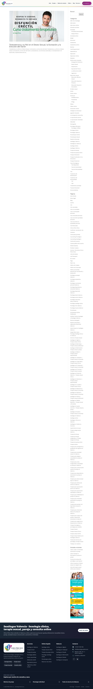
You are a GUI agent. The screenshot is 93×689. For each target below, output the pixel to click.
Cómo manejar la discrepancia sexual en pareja (76, 555)
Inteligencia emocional (75, 110)
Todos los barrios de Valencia (70, 682)
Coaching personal (74, 49)
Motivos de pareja (9, 682)
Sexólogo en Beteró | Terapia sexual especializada (75, 353)
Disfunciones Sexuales (75, 60)
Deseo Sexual (74, 64)
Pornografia (73, 124)
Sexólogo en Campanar (62, 660)
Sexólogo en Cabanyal (61, 649)
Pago (71, 261)
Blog (71, 200)
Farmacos (72, 95)
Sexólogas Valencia (74, 141)
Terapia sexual (30, 649)
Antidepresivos (75, 97)
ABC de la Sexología (75, 20)
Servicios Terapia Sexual (76, 337)
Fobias (71, 104)
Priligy (72, 102)
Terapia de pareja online (76, 152)
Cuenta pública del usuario (77, 243)
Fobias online (73, 106)
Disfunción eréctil (31, 660)
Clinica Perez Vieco (74, 228)
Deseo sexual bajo (31, 657)
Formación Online (74, 108)
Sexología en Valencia (75, 143)
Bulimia (72, 47)
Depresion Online (74, 56)
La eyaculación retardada (76, 119)
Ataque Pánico (74, 33)
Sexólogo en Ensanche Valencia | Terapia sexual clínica (76, 375)
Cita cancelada (73, 207)
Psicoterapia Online (75, 134)
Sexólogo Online (74, 146)
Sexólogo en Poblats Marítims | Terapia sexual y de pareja (76, 402)
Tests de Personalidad (76, 169)
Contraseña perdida (75, 234)
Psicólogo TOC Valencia (76, 305)
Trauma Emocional (74, 188)
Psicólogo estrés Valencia (76, 297)
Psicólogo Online (74, 130)
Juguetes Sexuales (74, 113)
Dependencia (73, 51)
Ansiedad (72, 29)
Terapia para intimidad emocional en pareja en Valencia (76, 500)
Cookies (82, 686)
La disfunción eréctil (76, 71)
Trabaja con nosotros (75, 543)
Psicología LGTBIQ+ (76, 128)
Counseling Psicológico (75, 236)
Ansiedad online (74, 36)
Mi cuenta (72, 258)
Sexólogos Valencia (74, 148)
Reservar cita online (47, 661)
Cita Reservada (74, 225)
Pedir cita (72, 263)
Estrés (71, 91)
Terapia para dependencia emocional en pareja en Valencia (76, 475)
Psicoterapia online (46, 659)
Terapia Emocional (74, 154)
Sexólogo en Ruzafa (61, 652)
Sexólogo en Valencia (32, 647)
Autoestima (73, 42)
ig (77, 659)
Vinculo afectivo (74, 190)
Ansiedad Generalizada (77, 31)
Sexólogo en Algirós (61, 647)
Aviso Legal (73, 198)
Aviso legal (72, 686)
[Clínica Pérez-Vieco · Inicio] (10, 3)
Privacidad (77, 686)
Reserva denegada (74, 320)
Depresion (72, 53)
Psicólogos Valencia (75, 132)
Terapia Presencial (74, 161)
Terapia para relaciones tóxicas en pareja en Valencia (76, 511)
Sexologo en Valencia (75, 415)
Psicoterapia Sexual (75, 137)
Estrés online (73, 93)
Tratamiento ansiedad (75, 185)
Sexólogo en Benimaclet (62, 654)
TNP (72, 183)
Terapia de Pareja (74, 434)
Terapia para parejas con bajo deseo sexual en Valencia (76, 506)
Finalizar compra (74, 248)
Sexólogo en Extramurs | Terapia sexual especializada (76, 380)
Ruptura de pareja (74, 139)
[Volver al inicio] (14, 647)
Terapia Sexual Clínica (75, 531)
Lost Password (73, 256)
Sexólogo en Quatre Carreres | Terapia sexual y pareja (77, 407)
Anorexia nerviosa (74, 27)
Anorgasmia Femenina (76, 62)
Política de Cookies (74, 265)
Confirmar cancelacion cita (76, 230)
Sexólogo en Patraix (61, 657)
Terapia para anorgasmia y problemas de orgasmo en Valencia (76, 448)
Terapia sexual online (75, 533)
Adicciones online (74, 25)
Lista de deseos (74, 254)
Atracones (72, 40)
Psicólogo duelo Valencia (76, 295)
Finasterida (74, 99)
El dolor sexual (73, 89)
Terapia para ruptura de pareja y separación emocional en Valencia (76, 517)
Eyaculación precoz (32, 662)
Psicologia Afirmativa (75, 126)
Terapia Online (74, 444)
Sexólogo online (74, 418)
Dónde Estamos (74, 245)
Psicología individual (39, 682)
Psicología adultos (31, 654)
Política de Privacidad (75, 267)
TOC (71, 171)
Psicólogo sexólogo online (76, 303)
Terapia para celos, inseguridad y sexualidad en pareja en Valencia (76, 463)
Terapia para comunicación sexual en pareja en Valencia (77, 469)
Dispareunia (74, 66)
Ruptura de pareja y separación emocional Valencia (75, 324)
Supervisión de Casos (75, 428)
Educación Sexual (74, 75)
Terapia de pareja (74, 150)
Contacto (72, 232)
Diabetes (72, 58)
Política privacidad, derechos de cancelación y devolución (76, 271)
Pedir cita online (83, 630)
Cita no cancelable (74, 209)
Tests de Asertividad (76, 167)
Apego (71, 38)
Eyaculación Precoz (76, 68)
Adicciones (73, 23)
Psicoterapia (73, 310)
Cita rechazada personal (76, 215)
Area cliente (73, 196)
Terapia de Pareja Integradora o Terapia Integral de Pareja (75, 438)
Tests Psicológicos (74, 163)
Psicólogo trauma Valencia (76, 308)
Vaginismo (73, 73)
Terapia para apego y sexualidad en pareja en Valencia (76, 458)
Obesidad (72, 122)
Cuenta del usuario (75, 241)
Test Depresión (75, 165)
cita (71, 205)
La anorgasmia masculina (76, 115)
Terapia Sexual (74, 529)
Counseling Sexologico (75, 239)
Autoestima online (74, 44)
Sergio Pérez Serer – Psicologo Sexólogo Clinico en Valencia (76, 333)
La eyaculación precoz (75, 117)
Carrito (72, 202)
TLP (72, 181)
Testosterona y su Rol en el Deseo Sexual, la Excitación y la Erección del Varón (35, 45)
